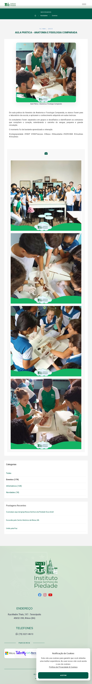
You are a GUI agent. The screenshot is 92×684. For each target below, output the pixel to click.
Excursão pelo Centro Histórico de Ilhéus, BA (22, 520)
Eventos (54, 15)
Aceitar (63, 675)
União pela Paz (11, 528)
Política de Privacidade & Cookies (63, 667)
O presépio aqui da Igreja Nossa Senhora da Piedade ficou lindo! (30, 512)
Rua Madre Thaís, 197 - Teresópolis (24, 614)
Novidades (44, 15)
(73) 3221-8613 (25, 634)
